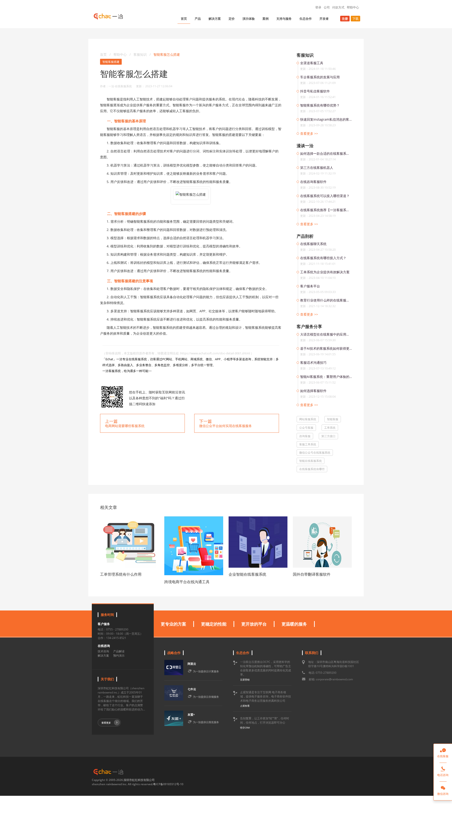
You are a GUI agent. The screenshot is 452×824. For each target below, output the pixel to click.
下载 (355, 18)
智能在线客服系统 (310, 461)
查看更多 (106, 722)
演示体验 (248, 18)
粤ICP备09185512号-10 (168, 784)
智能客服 (332, 419)
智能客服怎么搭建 (166, 54)
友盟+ (191, 715)
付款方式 (338, 7)
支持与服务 (284, 18)
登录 (318, 7)
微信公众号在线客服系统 (314, 453)
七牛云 (192, 689)
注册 (345, 18)
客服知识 (140, 54)
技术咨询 (103, 651)
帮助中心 (353, 7)
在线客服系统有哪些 (312, 469)
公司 (327, 7)
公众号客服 (306, 428)
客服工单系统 (307, 444)
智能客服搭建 (110, 62)
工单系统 (329, 428)
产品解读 (119, 651)
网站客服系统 (307, 419)
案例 (265, 18)
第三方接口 (328, 436)
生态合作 (305, 18)
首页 (184, 18)
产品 (198, 18)
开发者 (324, 18)
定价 (232, 18)
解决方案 (215, 18)
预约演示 (119, 656)
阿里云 (192, 664)
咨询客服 (305, 436)
